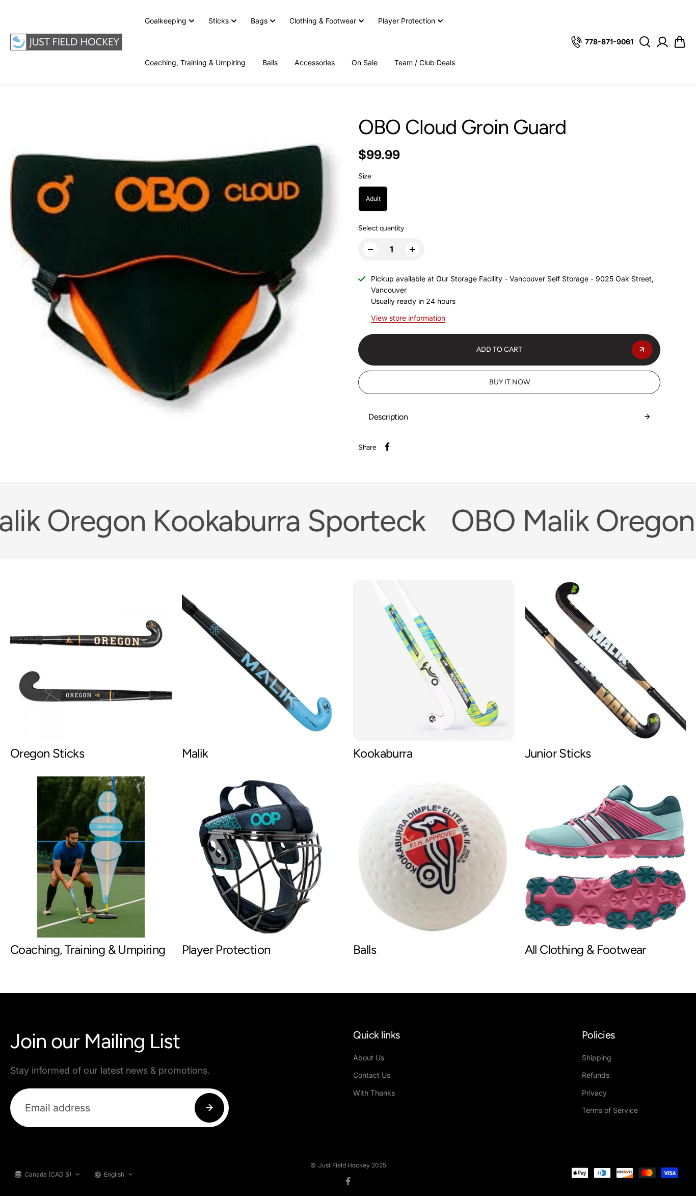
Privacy (594, 1092)
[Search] (644, 42)
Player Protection (406, 20)
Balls (270, 62)
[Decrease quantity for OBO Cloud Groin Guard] (370, 249)
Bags (259, 20)
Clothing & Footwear (322, 20)
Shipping (596, 1057)
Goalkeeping (165, 20)
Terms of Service (610, 1110)
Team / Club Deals (424, 62)
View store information (408, 318)
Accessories (315, 62)
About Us (368, 1057)
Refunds (595, 1075)
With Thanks (374, 1092)
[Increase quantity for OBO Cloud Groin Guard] (412, 249)
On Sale (365, 62)
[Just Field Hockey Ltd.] (66, 42)
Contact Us (371, 1075)
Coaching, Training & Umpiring (195, 62)
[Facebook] (387, 446)
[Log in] (662, 42)
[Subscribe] (209, 1108)
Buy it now (509, 382)
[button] (680, 42)
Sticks (218, 20)
